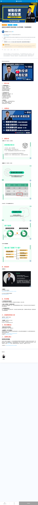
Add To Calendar (6, 35)
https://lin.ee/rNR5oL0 (8, 334)
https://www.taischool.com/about (11, 345)
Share (35, 3)
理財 (14, 49)
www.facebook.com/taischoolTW (11, 333)
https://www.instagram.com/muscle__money (9, 291)
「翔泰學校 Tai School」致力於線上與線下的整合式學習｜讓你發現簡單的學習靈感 (16, 41)
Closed (28, 503)
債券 (11, 49)
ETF (17, 49)
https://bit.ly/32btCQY (5, 318)
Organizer (4, 503)
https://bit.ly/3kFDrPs (5, 294)
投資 (5, 49)
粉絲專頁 (9, 343)
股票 (8, 49)
